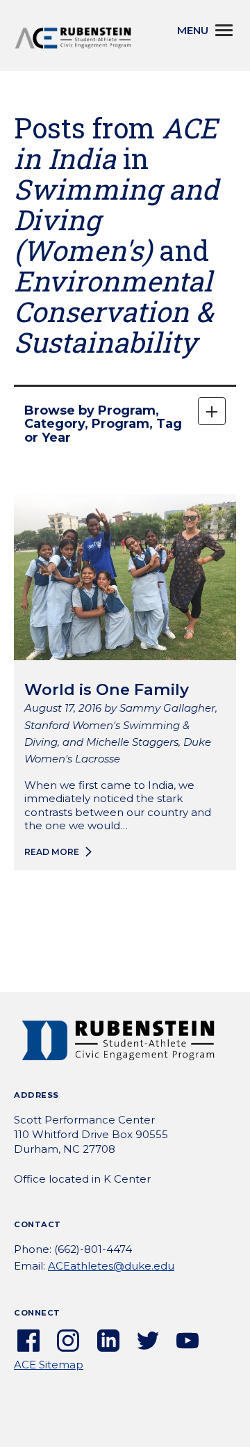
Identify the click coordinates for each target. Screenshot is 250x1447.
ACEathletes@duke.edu (111, 1265)
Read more (51, 852)
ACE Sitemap (48, 1364)
